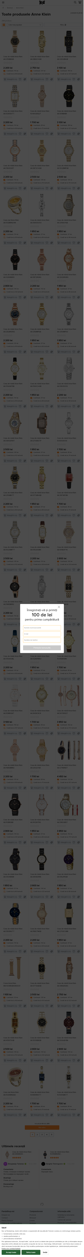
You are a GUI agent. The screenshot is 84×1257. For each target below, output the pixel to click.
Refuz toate (30, 1252)
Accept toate (11, 1252)
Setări (45, 1252)
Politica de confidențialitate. (20, 1249)
